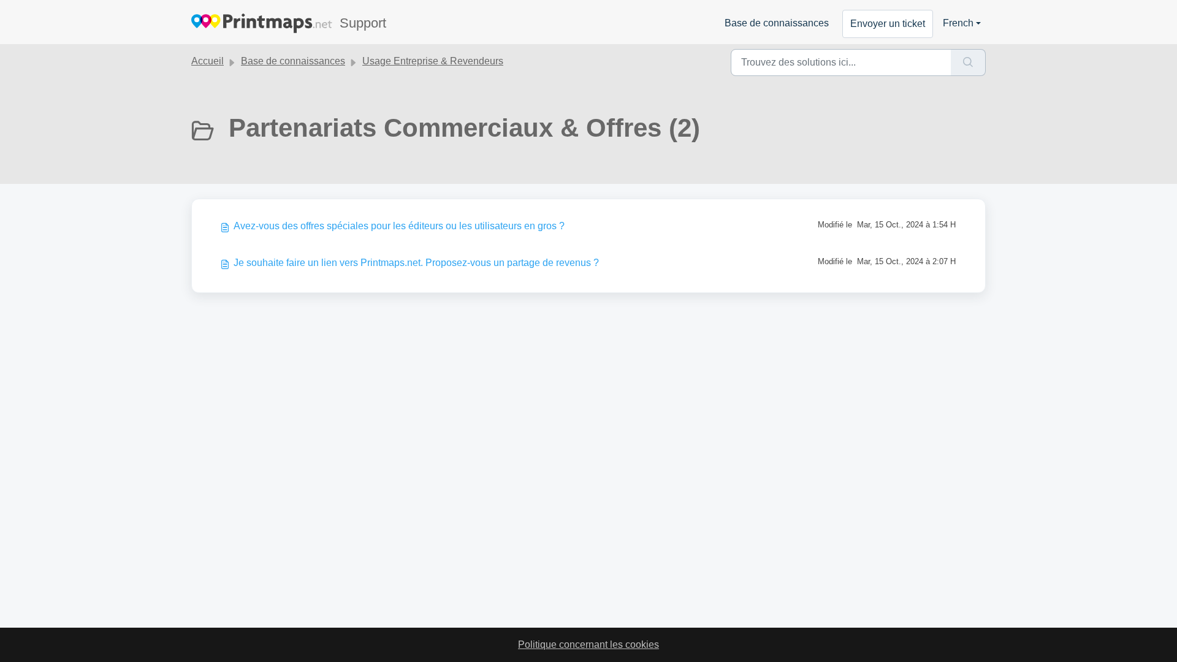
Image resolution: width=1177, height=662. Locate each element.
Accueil (207, 61)
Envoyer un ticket (887, 23)
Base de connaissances (777, 23)
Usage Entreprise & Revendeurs (432, 61)
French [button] (958, 23)
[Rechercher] (968, 62)
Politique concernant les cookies (588, 644)
